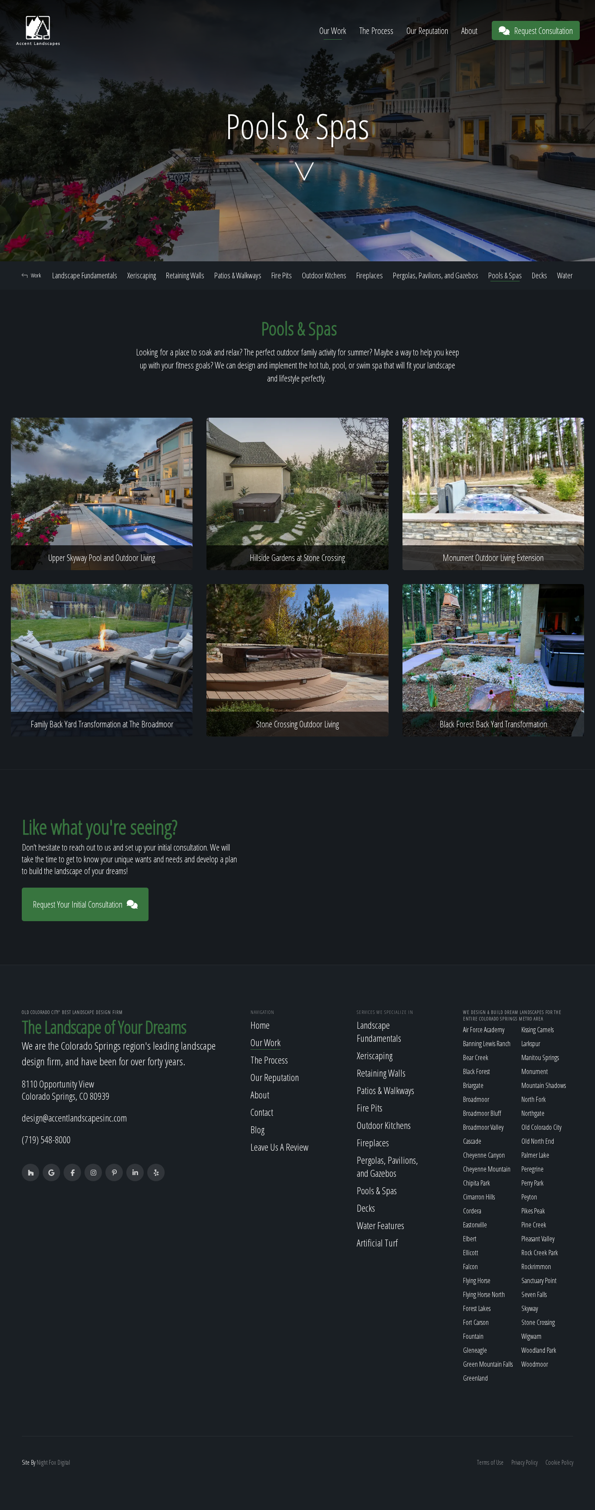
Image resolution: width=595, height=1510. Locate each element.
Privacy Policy (524, 1462)
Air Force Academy (483, 1029)
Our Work (332, 31)
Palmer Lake (535, 1155)
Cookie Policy (559, 1462)
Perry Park (532, 1183)
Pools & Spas (505, 275)
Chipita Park (476, 1183)
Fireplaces (369, 275)
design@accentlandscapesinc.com (74, 1117)
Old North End (537, 1141)
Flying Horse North (484, 1294)
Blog (257, 1129)
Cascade (472, 1141)
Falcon (470, 1266)
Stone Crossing (538, 1322)
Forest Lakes (476, 1308)
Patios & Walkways (237, 275)
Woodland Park (538, 1350)
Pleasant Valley (537, 1238)
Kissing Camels (537, 1029)
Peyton (529, 1197)
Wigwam (531, 1336)
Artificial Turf (377, 1242)
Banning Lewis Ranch (486, 1043)
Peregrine (532, 1169)
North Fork (533, 1099)
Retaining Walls (185, 275)
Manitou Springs (540, 1057)
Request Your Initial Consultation (77, 904)
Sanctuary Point (539, 1280)
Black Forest (476, 1071)
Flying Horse (476, 1280)
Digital (63, 1462)
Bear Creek (475, 1057)
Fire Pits (281, 275)
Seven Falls (534, 1294)
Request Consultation (543, 31)
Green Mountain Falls (488, 1364)
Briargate (473, 1085)
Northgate (532, 1113)
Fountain (473, 1336)
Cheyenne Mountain (486, 1169)
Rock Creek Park (539, 1252)
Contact (261, 1111)
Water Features (380, 1225)
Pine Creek (533, 1225)
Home (260, 1024)
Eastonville (475, 1225)
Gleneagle (475, 1350)
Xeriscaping (141, 275)
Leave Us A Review (279, 1146)
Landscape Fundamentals (84, 275)
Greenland (475, 1378)
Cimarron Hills (479, 1197)
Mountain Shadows (543, 1085)
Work (36, 275)
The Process (376, 31)
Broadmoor (476, 1099)
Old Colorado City (541, 1127)
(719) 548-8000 (46, 1139)
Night (42, 1462)
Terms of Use (490, 1462)
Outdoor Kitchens (324, 275)
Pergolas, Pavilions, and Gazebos (435, 275)
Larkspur (530, 1043)
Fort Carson (476, 1322)
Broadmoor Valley (483, 1127)
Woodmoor (534, 1364)
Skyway (529, 1308)
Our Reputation (427, 31)
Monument (534, 1071)
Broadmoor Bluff (482, 1113)
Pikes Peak (533, 1211)
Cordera (472, 1211)
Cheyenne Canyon (484, 1155)
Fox (52, 1462)
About (469, 31)
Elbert (470, 1238)
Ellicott (470, 1252)
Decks (539, 275)
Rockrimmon (536, 1266)
